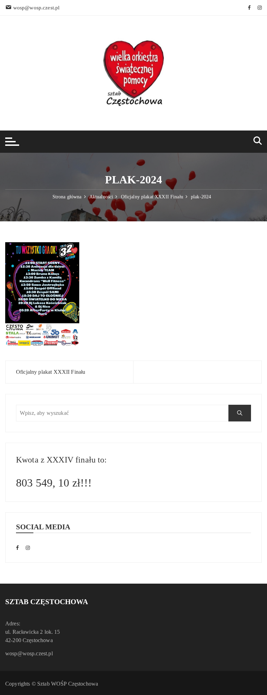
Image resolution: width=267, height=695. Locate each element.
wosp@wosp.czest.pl (29, 653)
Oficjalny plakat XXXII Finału (50, 372)
